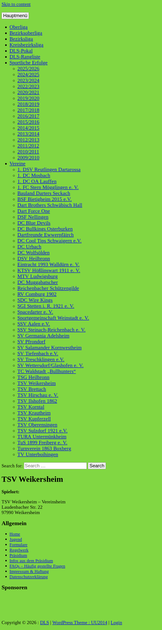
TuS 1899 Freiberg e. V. (42, 442)
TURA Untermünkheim (41, 436)
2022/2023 (28, 86)
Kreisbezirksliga (26, 45)
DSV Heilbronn (33, 258)
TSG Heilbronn (33, 377)
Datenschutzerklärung (28, 576)
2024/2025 (28, 74)
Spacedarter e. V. (35, 312)
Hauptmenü (15, 15)
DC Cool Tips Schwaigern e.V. (49, 241)
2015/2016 (28, 122)
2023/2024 (28, 80)
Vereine (17, 163)
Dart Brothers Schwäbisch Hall (49, 205)
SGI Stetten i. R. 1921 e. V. (45, 306)
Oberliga (18, 27)
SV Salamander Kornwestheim (49, 347)
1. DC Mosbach (33, 175)
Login (116, 622)
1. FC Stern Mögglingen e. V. (48, 187)
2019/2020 (28, 98)
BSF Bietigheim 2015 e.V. (44, 199)
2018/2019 (28, 104)
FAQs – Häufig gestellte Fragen (37, 566)
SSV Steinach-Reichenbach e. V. (51, 330)
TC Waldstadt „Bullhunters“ (46, 371)
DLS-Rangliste (24, 57)
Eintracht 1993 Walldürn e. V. (48, 264)
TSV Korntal (30, 407)
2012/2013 (28, 140)
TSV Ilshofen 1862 (37, 401)
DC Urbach (29, 247)
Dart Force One (33, 211)
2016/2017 (28, 116)
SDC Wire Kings (35, 300)
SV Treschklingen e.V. (40, 359)
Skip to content (16, 4)
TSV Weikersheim (36, 383)
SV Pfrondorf (31, 341)
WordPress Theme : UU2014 (79, 622)
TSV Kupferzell (34, 419)
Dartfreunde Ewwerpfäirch (45, 235)
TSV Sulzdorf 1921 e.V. (42, 431)
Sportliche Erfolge (28, 62)
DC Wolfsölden (33, 252)
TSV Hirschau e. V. (37, 395)
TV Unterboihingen (37, 454)
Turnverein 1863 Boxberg (44, 448)
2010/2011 (28, 152)
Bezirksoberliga (25, 33)
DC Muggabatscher (37, 282)
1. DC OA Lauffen (37, 181)
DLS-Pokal (21, 51)
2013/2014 (28, 134)
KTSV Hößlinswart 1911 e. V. (48, 270)
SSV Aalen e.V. (33, 324)
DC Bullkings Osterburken (45, 229)
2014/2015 (28, 128)
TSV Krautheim (34, 413)
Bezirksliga (21, 39)
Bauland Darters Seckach (43, 193)
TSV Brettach (31, 389)
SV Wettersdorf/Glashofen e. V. (50, 365)
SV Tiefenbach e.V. (37, 353)
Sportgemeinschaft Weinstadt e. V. (53, 318)
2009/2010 (28, 157)
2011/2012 (28, 146)
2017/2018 (28, 110)
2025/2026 (28, 68)
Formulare (18, 544)
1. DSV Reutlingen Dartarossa (49, 169)
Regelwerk (18, 549)
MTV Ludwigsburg (37, 276)
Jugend (15, 539)
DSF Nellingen (32, 217)
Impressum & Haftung (29, 571)
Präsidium (18, 555)
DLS (44, 622)
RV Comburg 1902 (37, 294)
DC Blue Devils (33, 223)
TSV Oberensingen (37, 425)
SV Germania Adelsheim (43, 336)
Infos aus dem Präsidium (31, 560)
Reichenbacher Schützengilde (48, 288)
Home (14, 533)
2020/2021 (28, 92)
